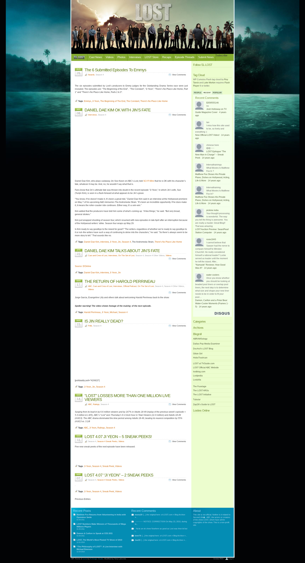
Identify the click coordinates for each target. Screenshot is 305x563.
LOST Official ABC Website (206, 367)
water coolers (212, 275)
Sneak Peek (108, 466)
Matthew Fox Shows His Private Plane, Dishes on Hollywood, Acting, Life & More (212, 177)
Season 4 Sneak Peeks (107, 441)
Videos (110, 57)
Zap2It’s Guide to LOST (204, 404)
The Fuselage (199, 386)
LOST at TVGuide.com (203, 363)
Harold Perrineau (92, 312)
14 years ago (208, 158)
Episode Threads (185, 57)
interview (104, 242)
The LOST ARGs (201, 390)
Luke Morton (210, 82)
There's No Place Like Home (154, 101)
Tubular (197, 399)
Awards (91, 75)
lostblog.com (199, 371)
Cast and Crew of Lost (97, 255)
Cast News (95, 57)
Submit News (206, 57)
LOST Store (152, 57)
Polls (90, 326)
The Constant (132, 101)
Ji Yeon (95, 101)
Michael (113, 312)
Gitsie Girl (197, 353)
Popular (217, 93)
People (197, 93)
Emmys (87, 101)
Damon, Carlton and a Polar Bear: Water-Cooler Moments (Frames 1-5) (211, 303)
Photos (121, 57)
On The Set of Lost (126, 255)
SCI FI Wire (148, 181)
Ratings (96, 404)
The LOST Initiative (202, 394)
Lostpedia (198, 375)
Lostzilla (197, 380)
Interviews (135, 57)
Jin (119, 242)
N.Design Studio (96, 559)
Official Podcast (130, 286)
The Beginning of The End (112, 101)
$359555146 (212, 103)
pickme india (212, 210)
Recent (207, 93)
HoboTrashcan (200, 357)
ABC (90, 286)
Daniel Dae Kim (91, 242)
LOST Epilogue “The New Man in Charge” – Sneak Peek (210, 154)
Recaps (166, 57)
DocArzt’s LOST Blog (203, 348)
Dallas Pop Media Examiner (206, 343)
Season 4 (126, 242)
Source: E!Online (83, 266)
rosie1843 (211, 239)
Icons (85, 559)
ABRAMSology (200, 339)
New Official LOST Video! (207, 135)
